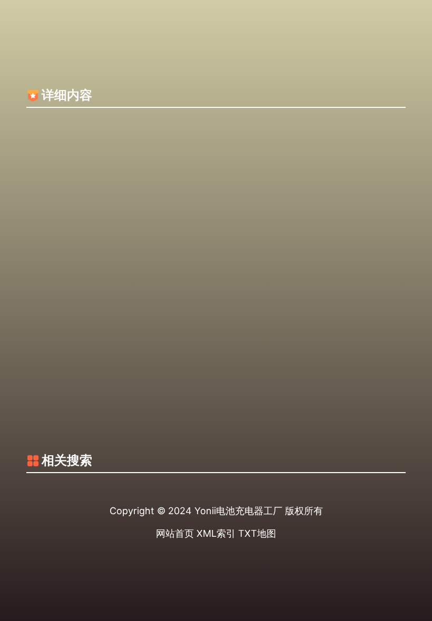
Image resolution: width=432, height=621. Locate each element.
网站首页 (175, 533)
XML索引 (216, 533)
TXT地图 (257, 533)
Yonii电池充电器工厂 (238, 510)
